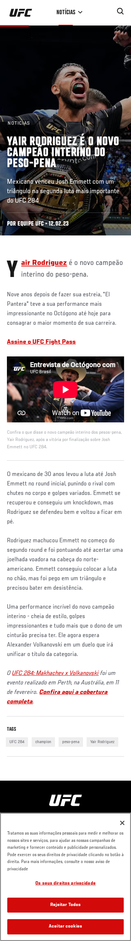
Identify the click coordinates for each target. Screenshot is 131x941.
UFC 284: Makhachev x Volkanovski (55, 673)
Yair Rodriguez (102, 742)
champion (43, 742)
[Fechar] (122, 823)
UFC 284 (16, 742)
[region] (65, 877)
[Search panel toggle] (120, 11)
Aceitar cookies (65, 926)
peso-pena (70, 742)
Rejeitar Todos (65, 905)
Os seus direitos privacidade (65, 883)
